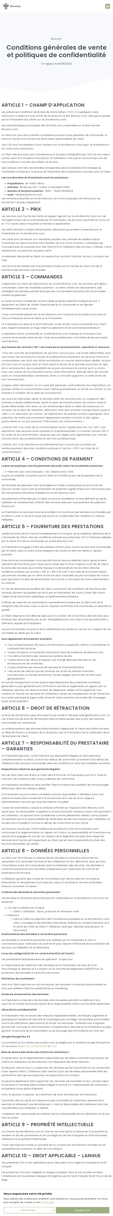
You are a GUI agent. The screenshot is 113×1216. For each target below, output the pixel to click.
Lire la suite (48, 1202)
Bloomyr (15, 6)
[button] (107, 6)
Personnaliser (28, 1210)
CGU (53, 1046)
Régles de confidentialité (32, 1046)
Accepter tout (82, 1210)
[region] (56, 1202)
